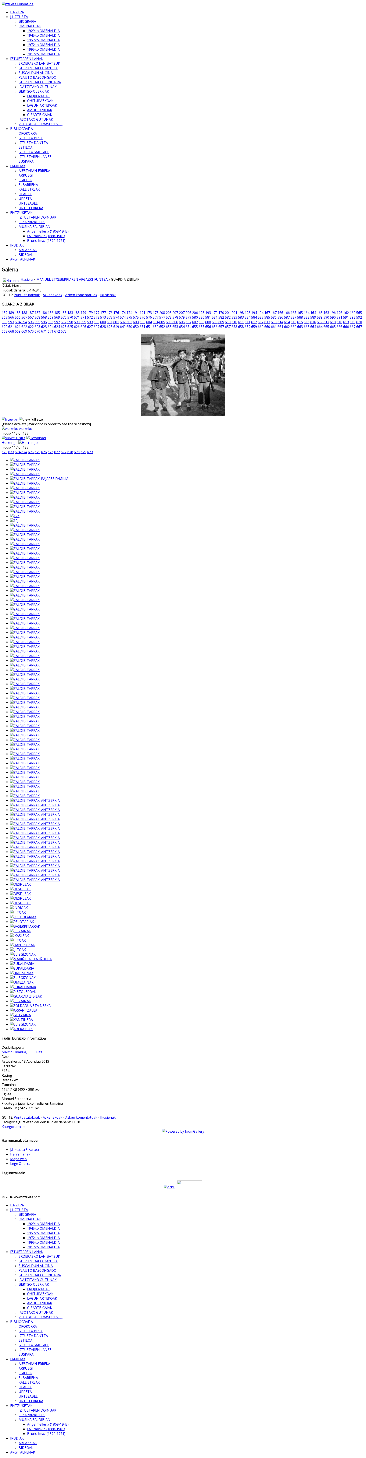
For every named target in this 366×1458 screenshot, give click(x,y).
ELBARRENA (28, 184)
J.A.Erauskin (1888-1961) (46, 236)
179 (83, 312)
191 (136, 312)
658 (234, 326)
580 (195, 317)
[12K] (14, 516)
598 (70, 322)
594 (18, 322)
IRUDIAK (17, 245)
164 (306, 312)
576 (142, 317)
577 (155, 317)
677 (57, 452)
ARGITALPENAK (22, 259)
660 (260, 326)
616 (306, 322)
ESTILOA (25, 147)
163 (320, 312)
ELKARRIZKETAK (32, 222)
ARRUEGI (26, 175)
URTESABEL (28, 203)
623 (37, 326)
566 (11, 317)
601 (109, 322)
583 (234, 317)
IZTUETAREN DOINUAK (37, 217)
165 (293, 312)
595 (31, 322)
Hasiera (27, 279)
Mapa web (18, 1159)
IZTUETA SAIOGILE (34, 152)
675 (31, 452)
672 (57, 331)
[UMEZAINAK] (21, 973)
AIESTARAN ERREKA (34, 170)
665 (326, 326)
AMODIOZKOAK (39, 110)
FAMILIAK (17, 166)
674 (18, 452)
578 (169, 317)
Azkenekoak (52, 295)
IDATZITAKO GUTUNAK (38, 86)
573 (103, 317)
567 (24, 317)
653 (169, 326)
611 (241, 322)
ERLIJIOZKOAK (38, 96)
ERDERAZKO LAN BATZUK (39, 63)
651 (142, 326)
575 (129, 317)
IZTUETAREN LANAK (26, 58)
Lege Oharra (20, 1163)
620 (359, 322)
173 (149, 312)
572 (90, 317)
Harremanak (20, 1154)
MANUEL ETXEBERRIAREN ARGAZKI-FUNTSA (72, 279)
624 (50, 326)
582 (221, 317)
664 (313, 326)
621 (11, 326)
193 (201, 312)
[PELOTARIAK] (22, 921)
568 (37, 317)
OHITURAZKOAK (40, 100)
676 (44, 452)
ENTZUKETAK (21, 212)
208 (162, 312)
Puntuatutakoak (27, 295)
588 (300, 317)
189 (4, 312)
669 (18, 331)
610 (228, 322)
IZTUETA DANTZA (33, 142)
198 (241, 312)
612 (254, 322)
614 (280, 322)
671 (44, 331)
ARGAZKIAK (28, 250)
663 (300, 326)
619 (346, 322)
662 (287, 326)
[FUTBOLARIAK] (23, 917)
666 (339, 326)
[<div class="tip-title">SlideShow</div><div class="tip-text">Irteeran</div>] (10, 419)
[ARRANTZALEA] (23, 1010)
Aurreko (25, 428)
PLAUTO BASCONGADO (37, 77)
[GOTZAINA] (20, 1015)
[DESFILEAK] (20, 884)
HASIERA (17, 12)
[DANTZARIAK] (22, 945)
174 (123, 312)
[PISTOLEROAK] (23, 991)
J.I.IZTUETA (19, 16)
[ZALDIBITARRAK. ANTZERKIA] (35, 800)
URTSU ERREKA (31, 208)
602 (123, 322)
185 (57, 312)
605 (162, 322)
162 (346, 312)
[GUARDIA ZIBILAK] (26, 996)
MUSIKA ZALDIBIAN (34, 226)
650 (129, 326)
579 (182, 317)
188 (18, 312)
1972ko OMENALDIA (43, 44)
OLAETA (25, 194)
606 (175, 322)
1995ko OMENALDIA (43, 49)
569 (50, 317)
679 (83, 452)
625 (64, 326)
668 (4, 331)
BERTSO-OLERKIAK (34, 91)
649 (116, 326)
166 (280, 312)
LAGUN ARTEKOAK (42, 105)
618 (333, 322)
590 (326, 317)
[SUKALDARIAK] (23, 987)
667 (352, 326)
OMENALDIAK (30, 26)
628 (103, 326)
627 (90, 326)
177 (96, 312)
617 (320, 322)
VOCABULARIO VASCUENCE (40, 124)
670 (31, 331)
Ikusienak (108, 295)
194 (254, 312)
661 (274, 326)
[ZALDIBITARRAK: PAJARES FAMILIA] (39, 478)
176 (109, 312)
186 (44, 312)
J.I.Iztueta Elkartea (24, 1149)
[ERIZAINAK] (20, 931)
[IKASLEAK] (19, 935)
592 (352, 317)
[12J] (14, 520)
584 (247, 317)
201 (228, 312)
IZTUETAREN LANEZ (35, 156)
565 (359, 312)
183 (70, 312)
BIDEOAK (26, 254)
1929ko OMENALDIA (43, 30)
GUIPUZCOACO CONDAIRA (40, 82)
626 (77, 326)
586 (274, 317)
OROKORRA (28, 133)
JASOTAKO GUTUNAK (36, 119)
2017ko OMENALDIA (43, 54)
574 (116, 317)
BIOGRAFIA (27, 21)
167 (267, 312)
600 (96, 322)
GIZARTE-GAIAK (39, 114)
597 (57, 322)
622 (24, 326)
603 (136, 322)
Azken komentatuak (81, 295)
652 (155, 326)
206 (188, 312)
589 (313, 317)
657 (221, 326)
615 (293, 322)
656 (208, 326)
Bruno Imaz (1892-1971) (46, 240)
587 (287, 317)
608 (201, 322)
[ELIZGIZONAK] (23, 954)
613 (267, 322)
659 (247, 326)
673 (4, 452)
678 (70, 452)
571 (77, 317)
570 (64, 317)
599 (83, 322)
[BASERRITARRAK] (25, 926)
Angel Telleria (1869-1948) (48, 231)
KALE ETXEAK (29, 189)
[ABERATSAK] (21, 1029)
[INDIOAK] (19, 907)
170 (215, 312)
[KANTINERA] (21, 1019)
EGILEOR (25, 180)
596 (44, 322)
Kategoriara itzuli (15, 1126)
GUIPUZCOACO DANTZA (38, 68)
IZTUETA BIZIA (31, 138)
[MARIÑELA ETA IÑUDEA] (31, 959)
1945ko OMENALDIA (43, 35)
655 (195, 326)
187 (31, 312)
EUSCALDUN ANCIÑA (36, 72)
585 (260, 317)
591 (339, 317)
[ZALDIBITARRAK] (25, 460)
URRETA (25, 198)
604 (149, 322)
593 (4, 322)
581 (208, 317)
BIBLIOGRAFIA (21, 128)
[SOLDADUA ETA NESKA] (30, 1005)
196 (333, 312)
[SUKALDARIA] (22, 963)
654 (182, 326)
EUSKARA (26, 161)
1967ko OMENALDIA (43, 40)
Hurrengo (10, 442)
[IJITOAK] (18, 912)
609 (215, 322)
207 (175, 312)
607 (188, 322)
